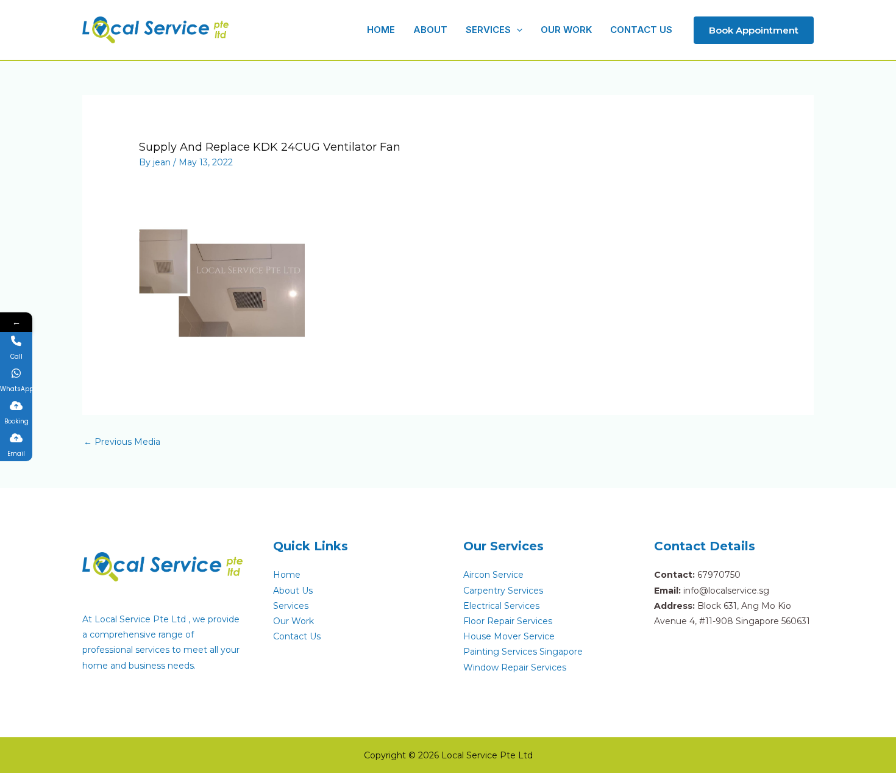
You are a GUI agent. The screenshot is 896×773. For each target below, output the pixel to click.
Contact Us (297, 636)
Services (290, 605)
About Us (293, 590)
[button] (516, 29)
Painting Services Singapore (523, 651)
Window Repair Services (514, 667)
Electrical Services (501, 605)
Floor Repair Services (507, 621)
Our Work (293, 621)
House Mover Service (509, 636)
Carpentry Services (503, 590)
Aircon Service (493, 574)
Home (286, 574)
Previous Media (122, 441)
